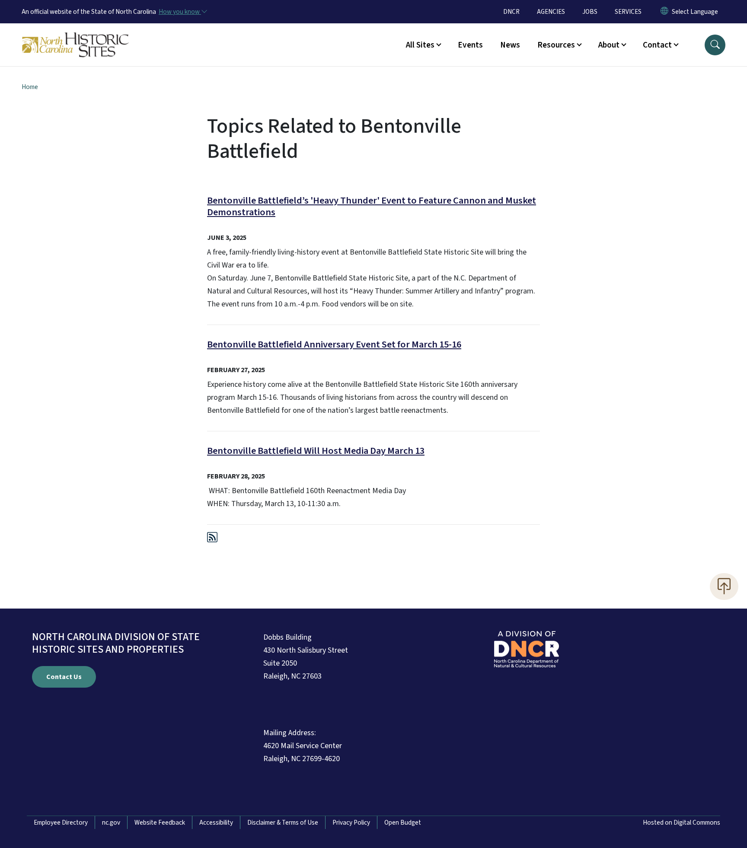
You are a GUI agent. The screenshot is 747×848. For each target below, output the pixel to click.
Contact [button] (657, 45)
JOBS (589, 11)
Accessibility (216, 822)
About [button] (608, 45)
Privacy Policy (351, 822)
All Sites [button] (420, 45)
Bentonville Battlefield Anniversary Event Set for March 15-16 (334, 344)
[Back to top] (724, 586)
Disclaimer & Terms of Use (282, 822)
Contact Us (64, 677)
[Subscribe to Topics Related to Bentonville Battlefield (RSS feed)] (212, 538)
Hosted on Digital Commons (681, 822)
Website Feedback (159, 822)
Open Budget (402, 822)
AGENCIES (551, 11)
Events (470, 45)
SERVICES (628, 11)
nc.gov (111, 822)
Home (30, 87)
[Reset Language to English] (664, 11)
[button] (715, 45)
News (510, 45)
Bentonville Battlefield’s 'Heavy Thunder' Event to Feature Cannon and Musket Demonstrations (371, 206)
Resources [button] (556, 45)
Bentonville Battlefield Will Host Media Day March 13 (316, 451)
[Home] (76, 35)
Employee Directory (61, 822)
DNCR (511, 11)
